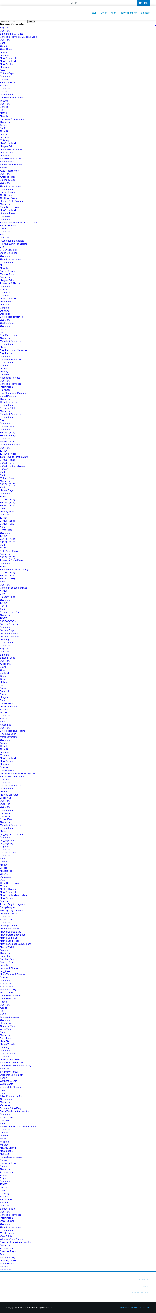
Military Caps (7, 73)
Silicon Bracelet (8, 249)
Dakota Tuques (8, 1023)
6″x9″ (3, 548)
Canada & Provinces (10, 186)
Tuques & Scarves (9, 1016)
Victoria (4, 880)
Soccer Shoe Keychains (12, 776)
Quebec (4, 767)
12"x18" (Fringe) (8, 453)
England (4, 673)
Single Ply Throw (9, 1071)
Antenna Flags (7, 176)
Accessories (6, 919)
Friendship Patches (10, 377)
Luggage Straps (8, 840)
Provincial (5, 816)
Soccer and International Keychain (18, 773)
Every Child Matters (10, 1087)
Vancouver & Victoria (11, 164)
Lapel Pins (5, 797)
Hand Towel (6, 1041)
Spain (3, 694)
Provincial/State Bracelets (13, 243)
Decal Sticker (7, 1220)
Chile (3, 669)
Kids (2, 109)
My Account (127, 3)
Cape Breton (6, 49)
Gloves (3, 70)
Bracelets (5, 216)
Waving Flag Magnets (11, 910)
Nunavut (4, 67)
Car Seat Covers (8, 1080)
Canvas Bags (7, 274)
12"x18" (3, 450)
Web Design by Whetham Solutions (135, 1307)
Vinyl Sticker (6, 1236)
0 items (144, 3)
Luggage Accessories (11, 834)
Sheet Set (5, 1068)
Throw (3, 1077)
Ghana (3, 679)
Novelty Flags (7, 511)
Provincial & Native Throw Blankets (18, 1126)
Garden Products (9, 624)
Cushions (5, 1056)
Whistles (4, 1266)
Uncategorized (8, 1260)
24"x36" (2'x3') (7, 459)
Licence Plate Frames (11, 201)
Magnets (4, 846)
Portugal (4, 691)
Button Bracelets (9, 225)
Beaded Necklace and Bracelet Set (18, 222)
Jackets (4, 965)
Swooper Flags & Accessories (15, 1242)
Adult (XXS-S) (7, 986)
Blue (2, 332)
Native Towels (7, 1044)
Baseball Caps (7, 657)
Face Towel (6, 1038)
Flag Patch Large (9, 335)
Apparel (4, 27)
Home (93, 13)
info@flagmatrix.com (41, 3)
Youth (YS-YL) (7, 992)
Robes (3, 1001)
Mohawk (4, 1144)
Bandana (4, 654)
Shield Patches (8, 396)
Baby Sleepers (7, 956)
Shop (113, 13)
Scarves (4, 85)
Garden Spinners (9, 633)
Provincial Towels (9, 1163)
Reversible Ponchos (10, 995)
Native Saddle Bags (10, 940)
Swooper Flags (8, 1251)
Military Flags (7, 478)
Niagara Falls (7, 146)
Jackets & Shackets (10, 968)
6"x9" (2, 475)
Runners (4, 1093)
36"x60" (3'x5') (7, 432)
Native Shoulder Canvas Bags (15, 943)
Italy (2, 685)
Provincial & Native (10, 283)
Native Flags (6, 490)
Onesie (4, 977)
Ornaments (6, 1099)
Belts (2, 700)
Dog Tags (5, 313)
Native (3, 112)
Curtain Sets (6, 1083)
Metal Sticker (7, 1233)
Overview (5, 30)
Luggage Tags (7, 843)
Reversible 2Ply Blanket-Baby (15, 1065)
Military (4, 365)
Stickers (4, 1202)
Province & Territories (11, 97)
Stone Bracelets (8, 252)
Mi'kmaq (4, 140)
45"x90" (4, 590)
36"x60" (4, 1187)
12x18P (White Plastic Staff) (14, 456)
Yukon (3, 167)
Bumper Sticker (8, 1208)
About (104, 13)
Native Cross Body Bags (12, 934)
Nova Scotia (6, 64)
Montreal (4, 755)
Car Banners (6, 195)
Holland (4, 682)
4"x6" (2, 472)
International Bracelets (12, 240)
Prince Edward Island (11, 158)
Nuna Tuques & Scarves (12, 974)
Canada (4, 45)
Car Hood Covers (9, 198)
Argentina (5, 663)
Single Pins (6, 819)
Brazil (3, 666)
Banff (2, 42)
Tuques (4, 100)
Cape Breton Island (10, 207)
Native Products (128, 13)
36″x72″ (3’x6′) (7, 469)
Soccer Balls (6, 1199)
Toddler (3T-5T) (8, 989)
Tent (2, 1254)
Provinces (5, 389)
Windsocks (5, 1269)
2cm (2, 246)
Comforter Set (7, 1053)
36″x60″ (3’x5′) (8, 621)
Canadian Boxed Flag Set (13, 587)
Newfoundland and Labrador (15, 895)
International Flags (10, 444)
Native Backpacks (9, 928)
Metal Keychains (8, 736)
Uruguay (4, 697)
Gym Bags (5, 639)
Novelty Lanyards (9, 794)
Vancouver (5, 876)
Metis (3, 1138)
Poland (3, 688)
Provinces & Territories (12, 119)
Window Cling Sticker (11, 1239)
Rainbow (4, 374)
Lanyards (4, 779)
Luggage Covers (8, 925)
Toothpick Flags (8, 1257)
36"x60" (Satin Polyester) (13, 466)
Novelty (4, 115)
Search (31, 21)
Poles (3, 1123)
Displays (4, 310)
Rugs (2, 1090)
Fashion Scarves (8, 962)
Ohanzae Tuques (9, 1026)
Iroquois (4, 1132)
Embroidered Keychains (12, 730)
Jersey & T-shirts (8, 706)
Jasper (3, 52)
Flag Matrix (27, 13)
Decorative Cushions (11, 1059)
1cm (2, 234)
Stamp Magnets (8, 907)
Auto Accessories (9, 170)
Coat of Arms (7, 322)
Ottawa (4, 873)
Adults (3, 718)
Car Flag (4, 307)
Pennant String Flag (10, 1108)
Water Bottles (7, 1263)
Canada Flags (7, 426)
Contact (145, 13)
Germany (5, 676)
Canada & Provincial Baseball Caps (18, 36)
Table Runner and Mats (12, 1096)
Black (3, 329)
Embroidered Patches (11, 316)
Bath (2, 1032)
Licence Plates (7, 213)
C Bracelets (6, 228)
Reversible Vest (8, 998)
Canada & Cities (8, 852)
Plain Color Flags (9, 551)
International (6, 94)
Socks (3, 1013)
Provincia (5, 813)
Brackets (4, 1120)
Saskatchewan (7, 161)
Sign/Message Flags (10, 612)
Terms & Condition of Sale (139, 1295)
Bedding (4, 1047)
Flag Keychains (8, 733)
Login (99, 3)
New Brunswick (8, 58)
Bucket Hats (6, 703)
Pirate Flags (6, 529)
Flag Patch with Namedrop (14, 350)
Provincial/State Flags (11, 560)
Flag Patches (7, 353)
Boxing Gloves (7, 179)
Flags (3, 420)
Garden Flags (7, 630)
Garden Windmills (9, 636)
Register (112, 3)
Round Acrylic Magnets (12, 904)
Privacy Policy (120, 1295)
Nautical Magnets (9, 889)
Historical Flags (8, 435)
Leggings (5, 971)
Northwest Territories (11, 149)
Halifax (3, 864)
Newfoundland (8, 61)
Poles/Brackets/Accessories (14, 1111)
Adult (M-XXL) (7, 983)
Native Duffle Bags (10, 937)
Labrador (4, 55)
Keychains (5, 724)
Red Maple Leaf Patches (13, 392)
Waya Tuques (7, 1029)
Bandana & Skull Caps (11, 33)
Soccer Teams (7, 192)
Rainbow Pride (7, 82)
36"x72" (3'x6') (7, 578)
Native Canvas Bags (10, 931)
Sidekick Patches (9, 408)
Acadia (3, 125)
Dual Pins (5, 803)
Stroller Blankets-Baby (11, 1074)
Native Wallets (7, 946)
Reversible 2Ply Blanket (12, 1062)
